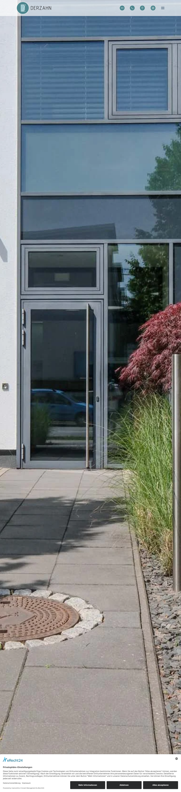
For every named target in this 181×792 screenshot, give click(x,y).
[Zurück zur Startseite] (36, 8)
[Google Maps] (142, 8)
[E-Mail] (122, 8)
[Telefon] (132, 8)
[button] (162, 8)
